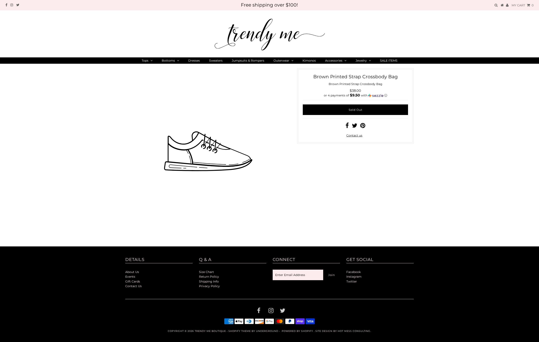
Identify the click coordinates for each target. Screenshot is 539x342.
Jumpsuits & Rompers (248, 60)
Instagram (354, 276)
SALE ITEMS (389, 60)
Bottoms (168, 60)
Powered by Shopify (297, 331)
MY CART (523, 5)
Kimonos (309, 60)
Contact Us (133, 286)
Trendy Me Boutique (210, 331)
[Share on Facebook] (347, 126)
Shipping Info (209, 281)
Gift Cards (132, 281)
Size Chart (206, 272)
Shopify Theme (239, 331)
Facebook (353, 272)
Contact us (354, 135)
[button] (355, 95)
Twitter (351, 281)
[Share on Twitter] (354, 126)
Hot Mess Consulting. (354, 331)
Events (130, 276)
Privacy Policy (209, 286)
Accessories (333, 60)
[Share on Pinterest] (362, 126)
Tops (145, 60)
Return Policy (209, 276)
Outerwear (281, 60)
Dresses (194, 60)
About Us (132, 272)
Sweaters (216, 60)
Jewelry (361, 60)
